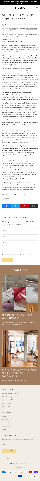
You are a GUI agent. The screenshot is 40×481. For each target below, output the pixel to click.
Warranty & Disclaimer (8, 400)
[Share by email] (33, 206)
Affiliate (4, 416)
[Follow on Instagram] (8, 458)
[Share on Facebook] (6, 206)
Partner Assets (6, 426)
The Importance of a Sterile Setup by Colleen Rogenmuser (19, 373)
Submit (7, 260)
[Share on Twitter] (15, 206)
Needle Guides (6, 423)
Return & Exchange (7, 397)
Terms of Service (13, 224)
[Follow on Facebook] (3, 458)
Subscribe (9, 451)
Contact (4, 429)
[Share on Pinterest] (24, 206)
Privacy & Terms (6, 406)
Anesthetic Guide (7, 420)
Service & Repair (7, 403)
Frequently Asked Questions (10, 394)
